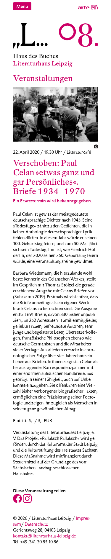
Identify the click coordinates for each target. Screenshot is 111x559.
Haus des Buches (35, 56)
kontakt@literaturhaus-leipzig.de (44, 536)
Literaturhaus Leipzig (43, 63)
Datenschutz (36, 524)
